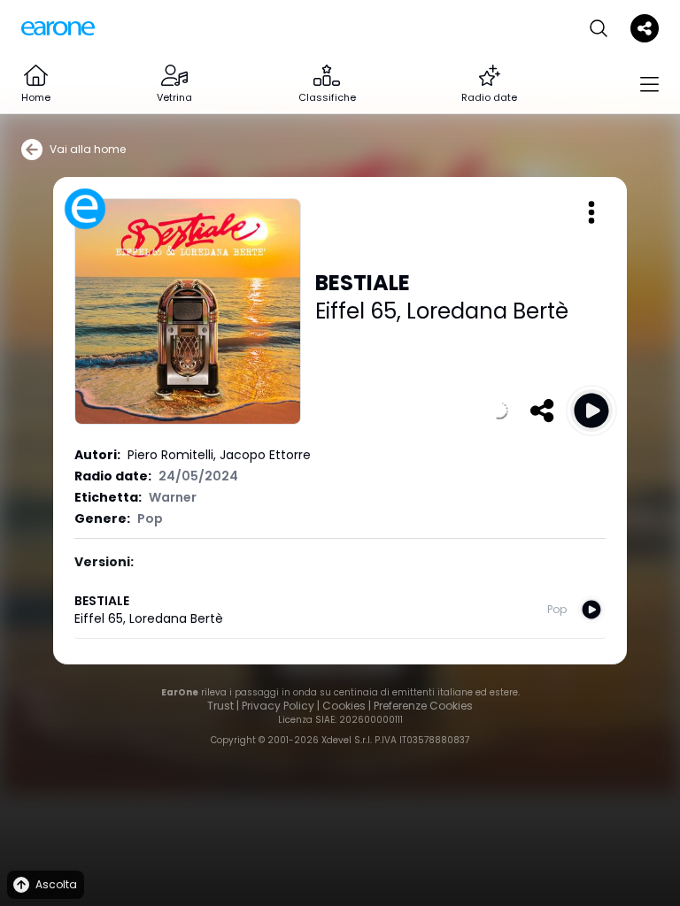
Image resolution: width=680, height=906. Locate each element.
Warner (173, 497)
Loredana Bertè (487, 311)
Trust (220, 705)
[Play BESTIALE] (591, 410)
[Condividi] (542, 410)
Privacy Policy (278, 705)
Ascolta (56, 884)
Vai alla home (88, 149)
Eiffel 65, (360, 311)
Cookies (344, 705)
